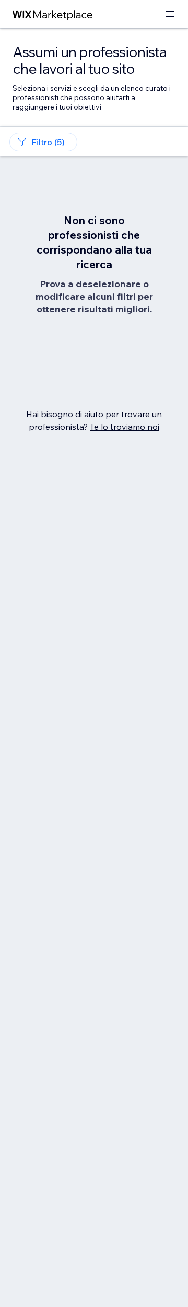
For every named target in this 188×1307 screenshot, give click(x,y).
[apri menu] (170, 14)
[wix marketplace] (53, 14)
